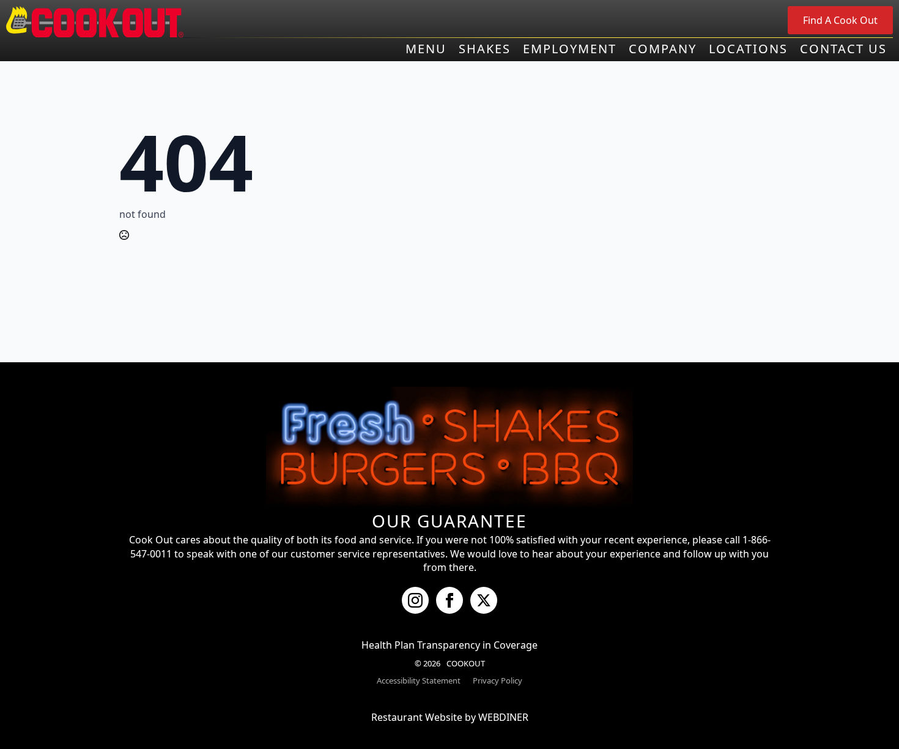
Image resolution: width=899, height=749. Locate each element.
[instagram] (415, 600)
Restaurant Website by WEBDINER (449, 717)
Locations (748, 49)
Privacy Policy (497, 680)
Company (663, 49)
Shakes (485, 49)
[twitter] (483, 600)
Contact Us (843, 49)
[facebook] (449, 600)
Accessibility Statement (419, 680)
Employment (569, 49)
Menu (425, 49)
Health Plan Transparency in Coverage (449, 645)
